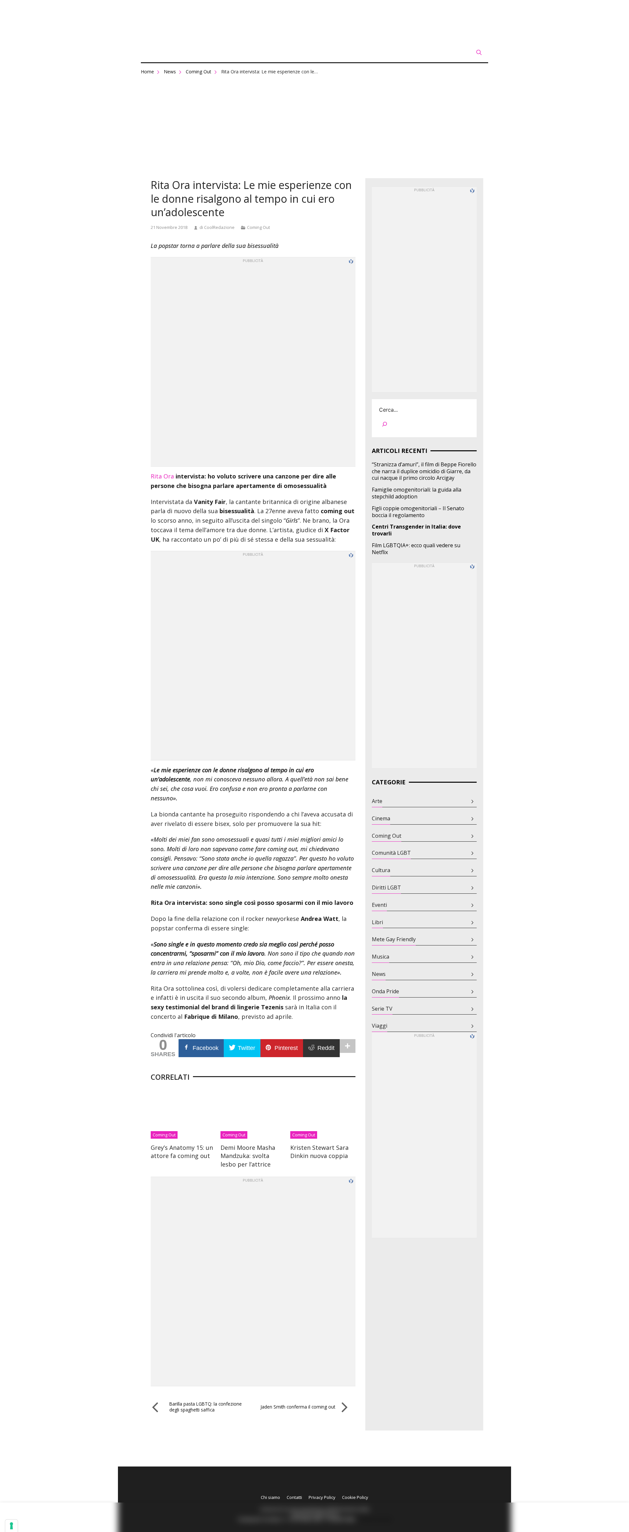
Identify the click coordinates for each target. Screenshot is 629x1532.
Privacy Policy (322, 1497)
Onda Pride (385, 991)
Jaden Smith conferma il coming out (297, 1407)
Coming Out (198, 71)
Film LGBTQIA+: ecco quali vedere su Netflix (416, 549)
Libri (377, 922)
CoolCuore (314, 21)
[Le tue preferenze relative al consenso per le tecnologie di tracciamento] (11, 1526)
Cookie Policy (355, 1497)
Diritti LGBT (386, 887)
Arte (377, 801)
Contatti (294, 1497)
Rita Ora (162, 476)
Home (147, 71)
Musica (380, 956)
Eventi (379, 905)
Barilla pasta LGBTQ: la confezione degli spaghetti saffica (205, 1407)
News (170, 71)
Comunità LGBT (391, 853)
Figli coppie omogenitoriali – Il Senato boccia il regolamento (418, 512)
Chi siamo (270, 1497)
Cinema (381, 818)
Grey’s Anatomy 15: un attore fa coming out (182, 1152)
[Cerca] (384, 425)
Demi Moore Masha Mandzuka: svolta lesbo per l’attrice (247, 1156)
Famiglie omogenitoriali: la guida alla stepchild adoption (416, 493)
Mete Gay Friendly (394, 939)
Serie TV (382, 1008)
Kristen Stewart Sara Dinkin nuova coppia (319, 1152)
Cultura (381, 870)
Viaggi (379, 1025)
